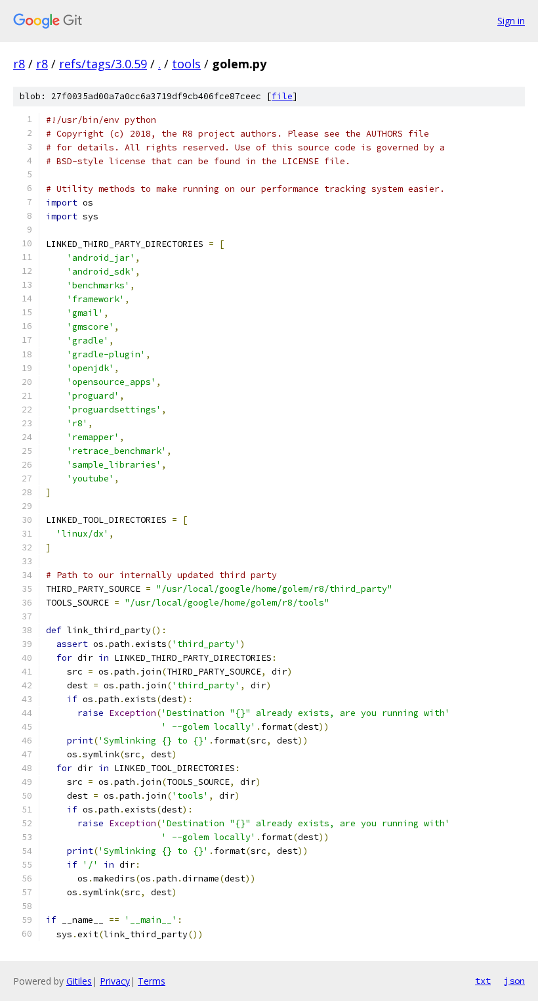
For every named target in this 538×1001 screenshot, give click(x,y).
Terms (151, 981)
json (514, 981)
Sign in (511, 20)
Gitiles (79, 981)
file (282, 96)
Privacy (115, 981)
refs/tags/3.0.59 (103, 64)
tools (186, 64)
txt (483, 981)
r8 (19, 64)
